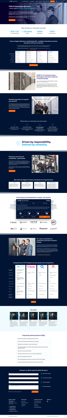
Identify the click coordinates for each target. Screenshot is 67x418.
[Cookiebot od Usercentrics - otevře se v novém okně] (46, 200)
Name (9, 372)
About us (40, 1)
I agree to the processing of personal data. (15, 391)
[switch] (29, 213)
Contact (48, 1)
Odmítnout (22, 216)
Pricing (37, 1)
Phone (9, 380)
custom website (50, 416)
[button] (9, 319)
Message (10, 384)
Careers (44, 1)
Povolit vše (44, 216)
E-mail (9, 376)
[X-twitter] (47, 401)
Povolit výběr (33, 216)
